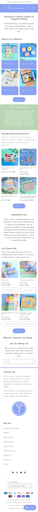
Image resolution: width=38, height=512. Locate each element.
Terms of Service (10, 451)
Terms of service (14, 505)
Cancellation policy (13, 508)
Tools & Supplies (28, 64)
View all (19, 99)
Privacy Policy (8, 446)
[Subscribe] (32, 361)
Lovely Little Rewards (11, 428)
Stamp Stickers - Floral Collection (8, 168)
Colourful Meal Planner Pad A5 (9, 196)
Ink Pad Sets (5, 280)
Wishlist (6, 433)
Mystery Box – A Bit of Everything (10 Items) (26, 313)
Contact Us (8, 460)
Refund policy (17, 502)
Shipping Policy (9, 442)
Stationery (7, 64)
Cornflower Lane (18, 500)
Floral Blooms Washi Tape (27, 280)
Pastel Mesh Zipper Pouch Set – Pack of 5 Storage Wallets (28, 196)
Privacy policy (27, 502)
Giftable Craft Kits (27, 91)
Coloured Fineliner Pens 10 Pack (27, 168)
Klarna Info (8, 455)
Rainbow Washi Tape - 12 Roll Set (10, 313)
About (6, 464)
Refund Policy (8, 437)
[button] (4, 8)
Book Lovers (8, 90)
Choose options (10, 290)
